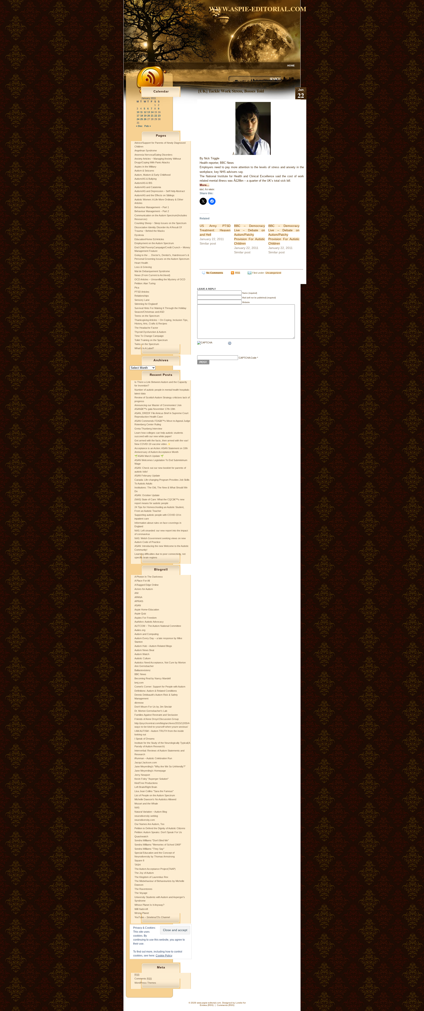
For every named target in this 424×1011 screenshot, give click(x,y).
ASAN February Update (147, 475)
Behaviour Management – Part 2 (151, 211)
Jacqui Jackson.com (145, 762)
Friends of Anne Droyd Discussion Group (156, 719)
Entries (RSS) (207, 1005)
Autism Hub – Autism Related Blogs (153, 646)
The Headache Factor (146, 327)
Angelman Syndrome (145, 150)
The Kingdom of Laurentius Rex (151, 877)
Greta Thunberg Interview (148, 428)
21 (152, 115)
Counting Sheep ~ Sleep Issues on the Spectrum (160, 223)
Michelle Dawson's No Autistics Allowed (155, 799)
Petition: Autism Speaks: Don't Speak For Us (158, 832)
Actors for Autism (143, 589)
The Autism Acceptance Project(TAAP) (155, 869)
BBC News (140, 674)
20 (148, 115)
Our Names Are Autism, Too (149, 824)
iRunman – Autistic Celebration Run (153, 758)
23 (159, 115)
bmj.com (139, 682)
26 (145, 119)
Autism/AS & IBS (143, 183)
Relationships (141, 295)
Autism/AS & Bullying (145, 178)
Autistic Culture (142, 658)
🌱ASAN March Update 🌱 (149, 456)
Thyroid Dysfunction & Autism (150, 332)
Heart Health (141, 263)
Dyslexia (139, 235)
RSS (237, 272)
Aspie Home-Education (146, 609)
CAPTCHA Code (247, 357)
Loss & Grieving (143, 267)
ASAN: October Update (146, 495)
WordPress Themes (145, 982)
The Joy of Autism (144, 873)
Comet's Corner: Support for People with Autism (159, 686)
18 (141, 115)
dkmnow (139, 702)
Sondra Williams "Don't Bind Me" (151, 840)
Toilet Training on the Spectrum (151, 340)
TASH (137, 864)
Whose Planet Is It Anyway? (149, 905)
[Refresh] (229, 344)
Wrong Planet (141, 913)
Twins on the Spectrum (146, 344)
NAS (136, 807)
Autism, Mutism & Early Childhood (152, 174)
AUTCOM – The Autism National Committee (157, 626)
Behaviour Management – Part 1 (151, 207)
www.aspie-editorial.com (257, 8)
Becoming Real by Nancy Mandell (152, 678)
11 (141, 112)
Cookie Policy (164, 955)
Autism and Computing (146, 634)
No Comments (214, 272)
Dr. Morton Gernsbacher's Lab (150, 711)
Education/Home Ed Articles (149, 239)
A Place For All (142, 580)
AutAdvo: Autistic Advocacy (149, 621)
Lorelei (239, 1003)
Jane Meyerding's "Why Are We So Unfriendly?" (160, 766)
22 (155, 115)
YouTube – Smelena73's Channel (152, 917)
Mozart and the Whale (146, 803)
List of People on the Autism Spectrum (154, 795)
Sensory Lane (142, 300)
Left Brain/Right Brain (145, 787)
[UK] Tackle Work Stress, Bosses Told (231, 91)
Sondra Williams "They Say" (149, 848)
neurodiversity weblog (146, 816)
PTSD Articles (141, 291)
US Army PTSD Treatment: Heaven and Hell (215, 230)
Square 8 (139, 860)
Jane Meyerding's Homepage (150, 770)
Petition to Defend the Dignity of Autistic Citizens (159, 828)
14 (152, 112)
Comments (143, 978)
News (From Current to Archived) (152, 275)
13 (148, 112)
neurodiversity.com (144, 820)
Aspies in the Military (145, 166)
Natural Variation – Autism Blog (150, 811)
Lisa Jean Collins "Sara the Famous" (154, 791)
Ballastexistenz (142, 670)
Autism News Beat (144, 650)
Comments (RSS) (225, 1005)
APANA (138, 597)
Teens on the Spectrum (146, 315)
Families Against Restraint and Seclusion (156, 715)
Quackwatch (141, 836)
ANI (136, 593)
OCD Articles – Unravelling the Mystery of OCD (159, 279)
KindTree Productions (146, 783)
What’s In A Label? (144, 348)
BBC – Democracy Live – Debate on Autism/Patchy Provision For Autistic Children (249, 234)
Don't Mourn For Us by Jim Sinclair (153, 706)
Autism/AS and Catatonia (147, 187)
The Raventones (143, 889)
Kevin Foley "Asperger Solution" (151, 779)
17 (138, 115)
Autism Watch (141, 654)
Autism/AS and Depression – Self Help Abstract (159, 191)
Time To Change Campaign (149, 336)
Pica (136, 287)
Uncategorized (273, 272)
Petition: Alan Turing (144, 283)
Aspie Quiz (140, 613)
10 (138, 112)
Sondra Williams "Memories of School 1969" (157, 844)
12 (145, 112)
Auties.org (139, 630)
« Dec (139, 126)
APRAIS (138, 601)
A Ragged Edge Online (146, 585)
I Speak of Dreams (144, 738)
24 (138, 119)
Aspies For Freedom (145, 617)
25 (141, 119)
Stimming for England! (146, 304)
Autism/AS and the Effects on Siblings (154, 195)
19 (145, 115)
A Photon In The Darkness (148, 576)
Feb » (147, 126)
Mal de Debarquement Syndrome (152, 271)
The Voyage (140, 893)
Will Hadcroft (141, 909)
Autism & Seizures (144, 170)
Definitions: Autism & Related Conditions (155, 690)
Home (291, 65)
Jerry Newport (142, 775)
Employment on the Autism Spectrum (154, 243)
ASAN (137, 605)
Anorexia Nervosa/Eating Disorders (153, 154)
